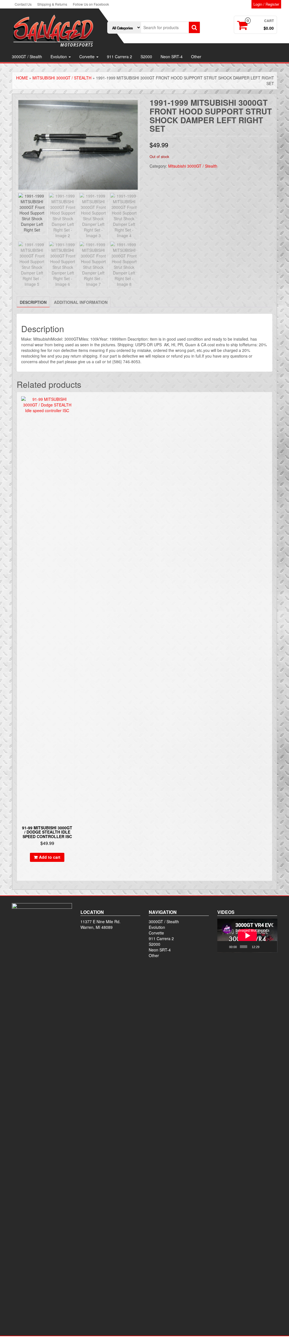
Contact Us (23, 4)
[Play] (224, 946)
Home (22, 78)
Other (196, 56)
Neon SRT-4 (172, 56)
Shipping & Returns (52, 4)
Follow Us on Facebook (91, 4)
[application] (247, 936)
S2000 (146, 56)
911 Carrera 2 (119, 56)
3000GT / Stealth (27, 56)
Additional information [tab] (81, 302)
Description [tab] (33, 302)
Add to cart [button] (49, 857)
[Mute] (264, 946)
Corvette (87, 56)
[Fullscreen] (271, 946)
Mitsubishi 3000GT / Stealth (61, 78)
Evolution (59, 56)
